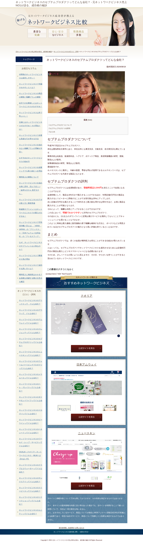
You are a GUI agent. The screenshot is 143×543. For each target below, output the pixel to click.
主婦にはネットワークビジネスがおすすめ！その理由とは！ (30, 125)
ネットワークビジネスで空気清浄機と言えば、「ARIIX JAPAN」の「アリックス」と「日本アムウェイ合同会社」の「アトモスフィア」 (30, 229)
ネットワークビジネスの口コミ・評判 (66, 51)
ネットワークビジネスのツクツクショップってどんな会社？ (30, 500)
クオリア (86, 295)
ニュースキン (86, 433)
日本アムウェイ (87, 364)
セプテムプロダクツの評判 (59, 128)
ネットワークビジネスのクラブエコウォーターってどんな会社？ (30, 468)
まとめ (52, 132)
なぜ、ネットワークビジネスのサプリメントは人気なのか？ (30, 246)
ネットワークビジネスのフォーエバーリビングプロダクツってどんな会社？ (30, 364)
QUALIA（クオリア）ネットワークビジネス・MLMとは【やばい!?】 (30, 455)
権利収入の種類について (29, 177)
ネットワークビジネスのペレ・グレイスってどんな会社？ (29, 387)
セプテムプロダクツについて (60, 125)
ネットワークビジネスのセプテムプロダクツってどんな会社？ (30, 342)
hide (89, 120)
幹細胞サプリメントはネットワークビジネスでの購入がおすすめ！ (30, 212)
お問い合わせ (79, 528)
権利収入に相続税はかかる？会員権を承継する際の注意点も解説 (30, 278)
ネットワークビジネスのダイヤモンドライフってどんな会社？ (30, 400)
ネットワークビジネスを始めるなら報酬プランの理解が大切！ (30, 148)
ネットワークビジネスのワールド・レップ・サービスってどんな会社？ (30, 442)
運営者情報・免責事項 (66, 528)
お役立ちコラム (29, 68)
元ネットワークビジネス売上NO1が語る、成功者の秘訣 (34, 51)
